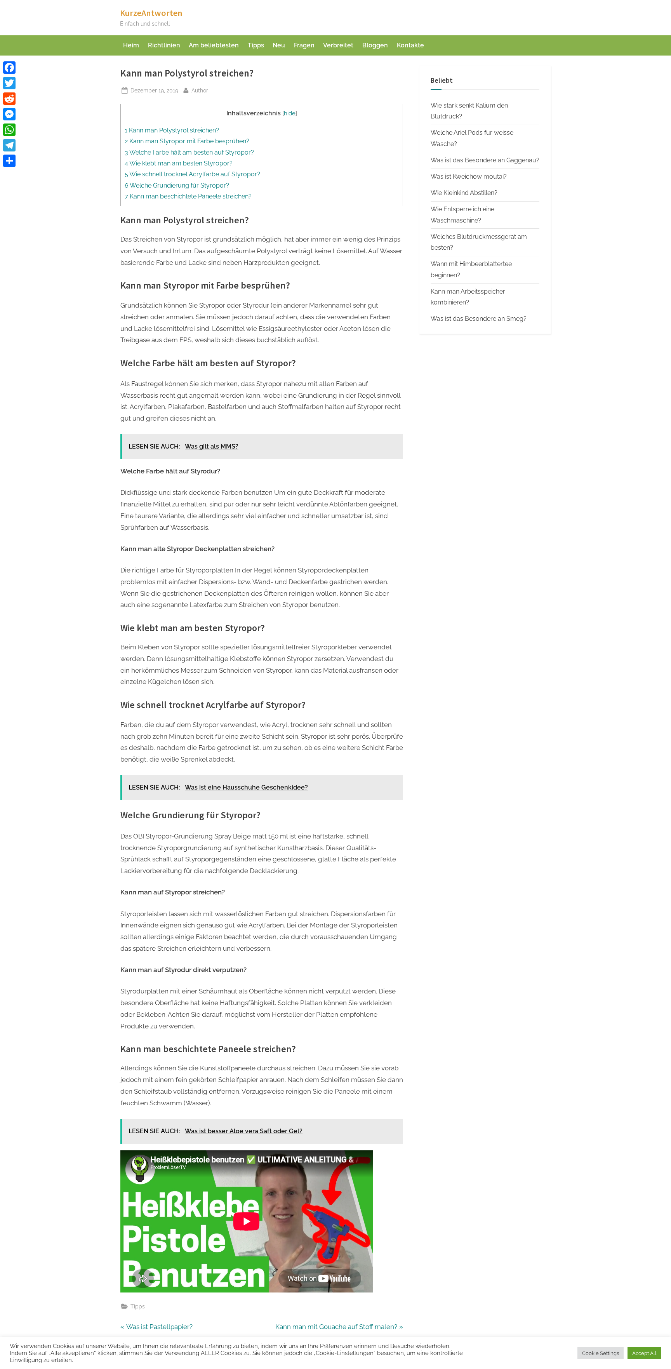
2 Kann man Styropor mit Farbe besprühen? (187, 141)
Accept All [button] (644, 1353)
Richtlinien (164, 45)
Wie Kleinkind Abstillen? (464, 193)
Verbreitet (338, 45)
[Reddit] (9, 98)
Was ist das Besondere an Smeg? (479, 318)
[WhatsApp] (9, 129)
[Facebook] (9, 67)
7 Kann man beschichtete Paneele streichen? (188, 196)
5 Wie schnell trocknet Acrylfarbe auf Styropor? (192, 174)
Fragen (304, 45)
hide (290, 113)
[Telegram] (9, 145)
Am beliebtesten (214, 45)
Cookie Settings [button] (600, 1353)
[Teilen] (9, 161)
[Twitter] (9, 83)
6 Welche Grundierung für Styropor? (177, 185)
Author (199, 90)
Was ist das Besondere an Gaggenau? (485, 160)
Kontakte (410, 45)
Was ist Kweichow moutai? (469, 176)
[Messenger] (9, 114)
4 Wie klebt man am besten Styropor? (179, 163)
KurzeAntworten (151, 12)
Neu (279, 45)
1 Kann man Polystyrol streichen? (172, 130)
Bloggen (375, 45)
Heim (131, 45)
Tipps (256, 45)
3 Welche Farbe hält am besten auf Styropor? (189, 152)
